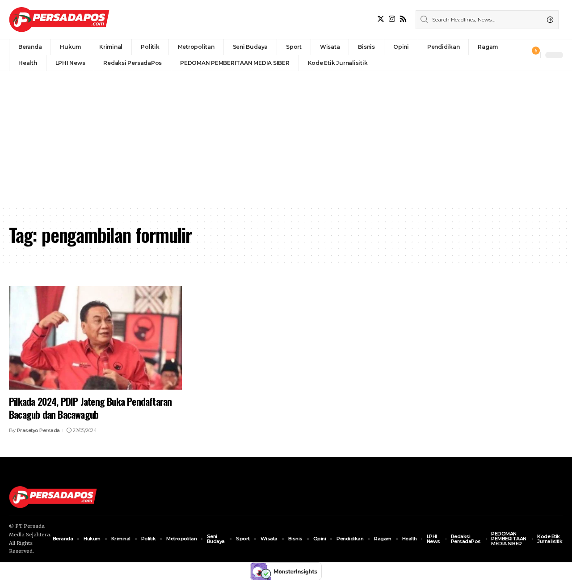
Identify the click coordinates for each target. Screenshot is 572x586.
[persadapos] (59, 19)
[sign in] (518, 55)
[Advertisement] (286, 138)
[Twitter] (381, 19)
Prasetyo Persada (38, 430)
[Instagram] (392, 19)
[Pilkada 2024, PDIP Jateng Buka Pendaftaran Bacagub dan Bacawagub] (95, 338)
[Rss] (403, 19)
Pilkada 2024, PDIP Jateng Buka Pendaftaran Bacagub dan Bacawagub (90, 407)
